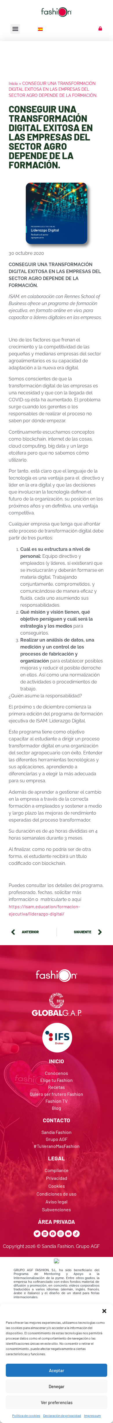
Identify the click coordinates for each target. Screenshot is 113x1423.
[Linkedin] (44, 1233)
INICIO (56, 1061)
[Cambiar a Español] (41, 29)
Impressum (92, 1415)
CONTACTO (56, 1120)
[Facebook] (52, 1233)
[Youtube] (68, 1233)
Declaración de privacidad (62, 1415)
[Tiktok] (76, 1233)
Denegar (57, 1386)
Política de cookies (26, 1415)
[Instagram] (60, 1233)
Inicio (13, 83)
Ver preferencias (56, 1402)
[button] (104, 1311)
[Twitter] (37, 1233)
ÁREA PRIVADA (56, 1221)
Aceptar (56, 1370)
